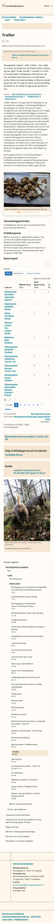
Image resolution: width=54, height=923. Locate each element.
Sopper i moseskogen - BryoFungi (26, 732)
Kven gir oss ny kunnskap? (18, 836)
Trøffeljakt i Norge (14, 455)
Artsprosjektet (9, 17)
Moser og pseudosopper (20, 804)
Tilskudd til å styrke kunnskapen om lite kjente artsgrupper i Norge (23, 821)
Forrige (9, 405)
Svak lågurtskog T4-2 (39, 285)
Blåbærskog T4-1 (25, 286)
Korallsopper (17, 774)
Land (7, 20)
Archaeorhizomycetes (21, 651)
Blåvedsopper (17, 708)
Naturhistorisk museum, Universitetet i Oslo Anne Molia (23, 544)
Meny (48, 5)
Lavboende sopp (18, 644)
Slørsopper (16, 760)
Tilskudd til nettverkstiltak (18, 815)
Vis (5, 400)
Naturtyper (10, 99)
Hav (9, 571)
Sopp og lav (19, 20)
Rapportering (12, 827)
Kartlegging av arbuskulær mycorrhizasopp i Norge (23, 606)
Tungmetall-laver (19, 621)
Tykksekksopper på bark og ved (25, 678)
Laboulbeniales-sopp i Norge (24, 598)
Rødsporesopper (19, 715)
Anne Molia (26, 175)
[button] (6, 194)
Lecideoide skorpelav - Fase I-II (25, 767)
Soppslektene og (27, 637)
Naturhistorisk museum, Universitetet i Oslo (19, 51)
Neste (8, 409)
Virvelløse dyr (15, 579)
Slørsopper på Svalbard (22, 665)
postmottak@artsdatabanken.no (28, 885)
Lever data (7, 919)
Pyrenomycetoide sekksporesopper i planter (28, 629)
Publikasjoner (34, 96)
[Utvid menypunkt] (47, 567)
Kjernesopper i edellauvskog (24, 745)
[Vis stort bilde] (49, 52)
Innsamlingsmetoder (14, 96)
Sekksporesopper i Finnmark (24, 781)
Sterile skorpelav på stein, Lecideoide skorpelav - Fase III (28, 723)
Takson (8, 287)
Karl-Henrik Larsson (40, 414)
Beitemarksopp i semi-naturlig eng (27, 614)
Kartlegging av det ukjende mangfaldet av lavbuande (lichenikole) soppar (29, 589)
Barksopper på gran (20, 738)
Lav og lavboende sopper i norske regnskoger (26, 686)
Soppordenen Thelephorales (24, 787)
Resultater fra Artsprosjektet (19, 841)
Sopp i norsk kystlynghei (22, 672)
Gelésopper (16, 695)
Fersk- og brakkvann (17, 809)
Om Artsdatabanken (23, 864)
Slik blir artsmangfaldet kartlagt (20, 832)
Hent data (36, 916)
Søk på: (7, 269)
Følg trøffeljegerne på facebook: (26, 94)
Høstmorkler (17, 701)
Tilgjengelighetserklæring (15, 916)
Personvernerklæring (13, 914)
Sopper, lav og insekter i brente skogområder (25, 796)
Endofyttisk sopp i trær (21, 658)
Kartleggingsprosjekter (31, 17)
